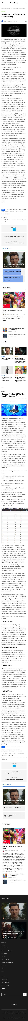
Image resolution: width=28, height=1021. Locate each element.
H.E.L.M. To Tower (5, 948)
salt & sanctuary (18, 211)
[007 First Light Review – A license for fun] (14, 260)
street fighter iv (12, 753)
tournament (4, 755)
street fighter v (20, 753)
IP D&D (4, 956)
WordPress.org (5, 985)
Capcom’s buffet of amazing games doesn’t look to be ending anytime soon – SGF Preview (13, 933)
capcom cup (13, 747)
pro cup (15, 751)
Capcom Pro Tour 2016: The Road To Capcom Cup (14, 236)
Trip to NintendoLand (7, 962)
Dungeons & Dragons (6, 950)
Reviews (3, 356)
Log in (2, 976)
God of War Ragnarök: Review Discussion (16, 334)
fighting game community (14, 749)
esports (3, 749)
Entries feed (4, 979)
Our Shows (4, 953)
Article (2, 391)
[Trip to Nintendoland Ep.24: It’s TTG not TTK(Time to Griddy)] (5, 330)
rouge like (12, 211)
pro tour (20, 751)
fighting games (5, 751)
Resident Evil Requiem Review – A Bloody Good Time (12, 278)
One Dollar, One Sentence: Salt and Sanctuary (14, 779)
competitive (19, 747)
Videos (3, 968)
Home (2, 8)
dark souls (15, 209)
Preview (16, 356)
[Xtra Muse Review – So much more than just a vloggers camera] (7, 370)
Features (3, 965)
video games (7, 213)
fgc (7, 749)
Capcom (8, 747)
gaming (7, 211)
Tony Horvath (7, 21)
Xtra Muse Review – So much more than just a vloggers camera (6, 379)
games (3, 211)
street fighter (5, 753)
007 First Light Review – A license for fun (14, 264)
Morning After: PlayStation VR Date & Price (14, 773)
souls (3, 213)
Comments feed (5, 982)
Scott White (8, 266)
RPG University (5, 959)
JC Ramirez (6, 400)
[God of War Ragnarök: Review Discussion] (5, 336)
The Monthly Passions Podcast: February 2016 (14, 243)
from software (22, 209)
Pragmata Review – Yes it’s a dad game (13, 271)
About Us (3, 942)
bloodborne (9, 209)
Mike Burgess (7, 314)
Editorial (3, 11)
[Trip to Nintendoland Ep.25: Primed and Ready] (14, 300)
